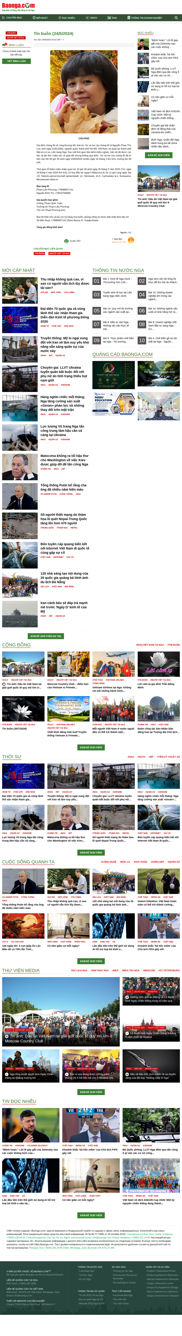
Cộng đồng (16, 644)
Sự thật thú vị (8, 1324)
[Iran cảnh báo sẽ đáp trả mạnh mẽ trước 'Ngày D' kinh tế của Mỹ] (20, 614)
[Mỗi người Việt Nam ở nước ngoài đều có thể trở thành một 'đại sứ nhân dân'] (113, 709)
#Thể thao (97, 680)
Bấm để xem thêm (159, 155)
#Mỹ (51, 355)
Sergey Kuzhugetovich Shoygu (162, 1287)
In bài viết (75, 241)
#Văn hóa (97, 725)
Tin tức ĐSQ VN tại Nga (91, 1295)
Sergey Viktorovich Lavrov (160, 1283)
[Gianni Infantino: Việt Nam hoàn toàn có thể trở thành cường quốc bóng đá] (159, 881)
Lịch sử (6, 855)
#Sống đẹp (157, 862)
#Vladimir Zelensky (37, 1146)
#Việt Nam (45, 557)
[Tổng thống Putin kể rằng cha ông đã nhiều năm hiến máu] (20, 496)
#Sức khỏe (140, 862)
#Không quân (151, 1069)
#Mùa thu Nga (130, 970)
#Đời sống (56, 292)
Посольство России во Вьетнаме (125, 1277)
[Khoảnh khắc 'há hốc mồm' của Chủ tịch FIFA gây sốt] (143, 58)
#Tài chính (69, 292)
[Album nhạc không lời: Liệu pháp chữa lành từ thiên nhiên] (159, 373)
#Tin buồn (11, 33)
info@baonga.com (23, 1295)
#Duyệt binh (140, 991)
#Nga (43, 385)
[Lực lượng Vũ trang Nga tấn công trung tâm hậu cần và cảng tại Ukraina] (20, 437)
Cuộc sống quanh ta (28, 861)
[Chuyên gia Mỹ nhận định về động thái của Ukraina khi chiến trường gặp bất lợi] (143, 129)
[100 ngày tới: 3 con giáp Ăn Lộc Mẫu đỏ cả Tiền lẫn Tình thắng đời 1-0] (23, 926)
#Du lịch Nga (79, 970)
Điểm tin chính (14, 31)
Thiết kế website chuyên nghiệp (26, 1301)
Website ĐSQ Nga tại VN (92, 1303)
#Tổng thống (66, 494)
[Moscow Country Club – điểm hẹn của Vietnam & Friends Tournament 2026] (68, 664)
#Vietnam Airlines (115, 680)
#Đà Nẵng (69, 587)
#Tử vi (5, 942)
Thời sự (97, 31)
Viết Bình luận (16, 61)
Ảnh (114, 18)
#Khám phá (152, 991)
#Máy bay (138, 1069)
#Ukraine (65, 385)
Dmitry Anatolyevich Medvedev (162, 1275)
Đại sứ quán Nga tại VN (91, 1299)
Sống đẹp (7, 1331)
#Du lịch (45, 587)
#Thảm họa (62, 528)
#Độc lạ (125, 862)
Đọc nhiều (68, 18)
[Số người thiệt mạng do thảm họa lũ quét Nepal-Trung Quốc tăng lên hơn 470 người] (20, 525)
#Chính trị (46, 469)
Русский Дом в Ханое (124, 1282)
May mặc (6, 967)
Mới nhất (42, 18)
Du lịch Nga (85, 1279)
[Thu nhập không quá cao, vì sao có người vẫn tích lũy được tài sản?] (20, 290)
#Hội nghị (68, 326)
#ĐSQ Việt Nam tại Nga (150, 645)
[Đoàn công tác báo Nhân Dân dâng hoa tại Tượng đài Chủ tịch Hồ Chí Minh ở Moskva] (159, 709)
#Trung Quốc (47, 528)
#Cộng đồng (98, 683)
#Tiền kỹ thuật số (168, 757)
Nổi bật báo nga (144, 31)
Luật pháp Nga (86, 1271)
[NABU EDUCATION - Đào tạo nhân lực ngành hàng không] (113, 404)
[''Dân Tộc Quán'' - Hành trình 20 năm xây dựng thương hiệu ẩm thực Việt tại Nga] (159, 406)
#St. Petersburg (169, 970)
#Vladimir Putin (49, 494)
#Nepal (73, 528)
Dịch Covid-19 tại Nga (61, 31)
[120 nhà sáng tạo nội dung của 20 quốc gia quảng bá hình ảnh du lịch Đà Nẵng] (20, 584)
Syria (4, 1321)
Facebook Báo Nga (123, 1295)
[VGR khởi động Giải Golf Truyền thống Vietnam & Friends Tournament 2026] (68, 709)
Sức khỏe (7, 1328)
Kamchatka (8, 857)
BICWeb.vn (47, 1304)
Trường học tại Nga (123, 1271)
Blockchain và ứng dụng (62, 26)
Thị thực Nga (85, 1275)
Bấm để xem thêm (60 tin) (46, 636)
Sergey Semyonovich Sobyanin (163, 1295)
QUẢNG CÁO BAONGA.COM (122, 354)
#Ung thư (105, 942)
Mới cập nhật (18, 270)
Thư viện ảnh (120, 1299)
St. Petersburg (9, 1318)
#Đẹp (115, 970)
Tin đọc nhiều (19, 1101)
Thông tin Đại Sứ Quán (91, 1291)
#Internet (58, 557)
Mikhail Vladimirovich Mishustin (163, 1279)
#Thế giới (56, 326)
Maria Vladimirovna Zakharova (162, 1291)
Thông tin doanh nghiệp (146, 18)
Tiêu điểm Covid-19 (103, 26)
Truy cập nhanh (121, 1291)
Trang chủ (12, 26)
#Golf (141, 195)
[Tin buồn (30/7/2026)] (23, 709)
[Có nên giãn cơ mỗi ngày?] (143, 100)
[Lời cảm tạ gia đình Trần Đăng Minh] (159, 664)
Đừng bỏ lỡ (141, 26)
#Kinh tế (45, 326)
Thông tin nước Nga (118, 270)
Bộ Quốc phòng (10, 261)
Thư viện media (21, 970)
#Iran (43, 355)
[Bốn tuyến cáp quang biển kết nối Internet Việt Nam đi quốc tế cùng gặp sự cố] (20, 555)
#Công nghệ (108, 862)
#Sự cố (70, 557)
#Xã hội (44, 292)
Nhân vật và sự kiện (157, 1267)
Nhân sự (6, 1095)
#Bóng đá (155, 897)
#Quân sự (60, 355)
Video (93, 18)
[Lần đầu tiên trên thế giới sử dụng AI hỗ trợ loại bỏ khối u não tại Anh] (143, 86)
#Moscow (149, 970)
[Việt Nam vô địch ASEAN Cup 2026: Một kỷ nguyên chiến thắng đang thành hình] (143, 115)
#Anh (94, 942)
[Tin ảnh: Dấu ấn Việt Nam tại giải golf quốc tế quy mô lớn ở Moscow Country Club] (159, 178)
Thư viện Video (121, 1303)
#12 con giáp (17, 942)
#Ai (113, 942)
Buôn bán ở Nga (10, 258)
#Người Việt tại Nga (15, 38)
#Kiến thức (80, 942)
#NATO (141, 757)
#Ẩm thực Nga (100, 970)
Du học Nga (119, 1267)
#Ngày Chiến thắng (156, 1028)
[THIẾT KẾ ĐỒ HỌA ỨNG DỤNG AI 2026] (113, 375)
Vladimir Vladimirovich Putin (161, 1271)
